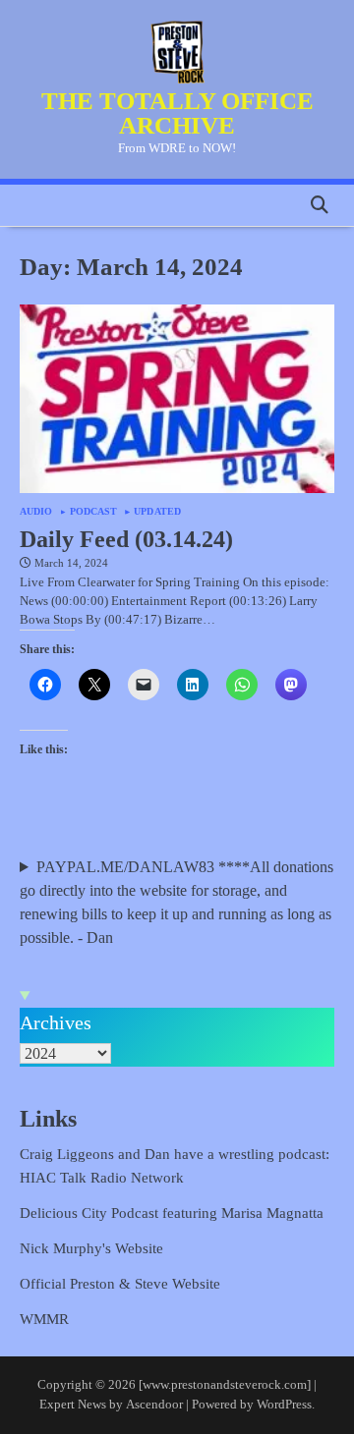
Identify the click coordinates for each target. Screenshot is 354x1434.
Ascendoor (154, 1404)
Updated (157, 512)
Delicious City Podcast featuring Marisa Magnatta (172, 1213)
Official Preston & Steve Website (120, 1284)
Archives (55, 1022)
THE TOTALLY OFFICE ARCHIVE (177, 112)
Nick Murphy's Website (91, 1248)
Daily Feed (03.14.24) (126, 539)
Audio (36, 512)
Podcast (94, 512)
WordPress (284, 1404)
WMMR (44, 1319)
